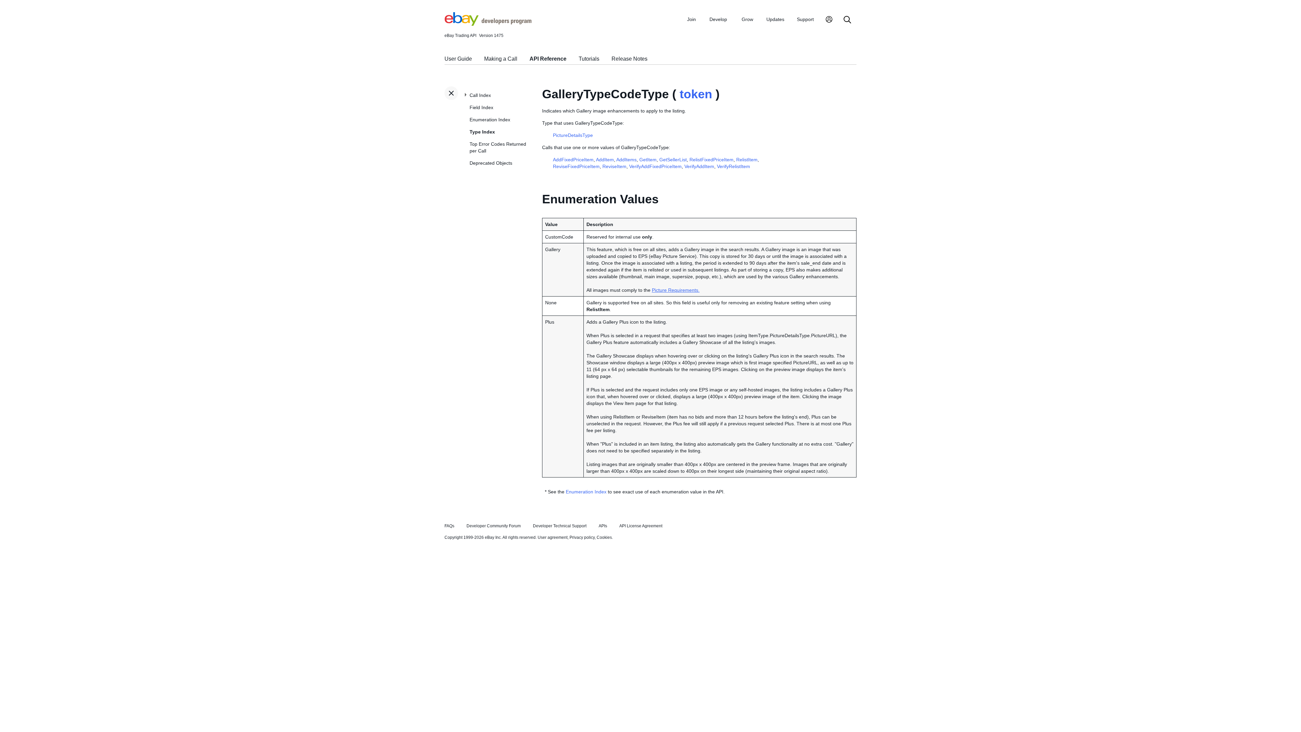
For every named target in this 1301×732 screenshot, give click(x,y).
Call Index (480, 95)
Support (805, 19)
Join (691, 19)
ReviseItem (614, 166)
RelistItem (747, 159)
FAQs (449, 526)
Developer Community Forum (494, 526)
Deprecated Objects (491, 163)
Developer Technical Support (559, 526)
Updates (775, 19)
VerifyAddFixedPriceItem (655, 166)
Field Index (481, 107)
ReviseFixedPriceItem (576, 166)
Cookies (604, 537)
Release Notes (629, 59)
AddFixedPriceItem (573, 159)
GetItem (648, 159)
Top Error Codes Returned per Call (498, 147)
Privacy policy (582, 537)
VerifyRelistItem (733, 166)
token (696, 94)
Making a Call (500, 59)
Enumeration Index (490, 119)
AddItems (626, 159)
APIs (603, 526)
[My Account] (829, 20)
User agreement (552, 537)
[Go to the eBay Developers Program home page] (488, 24)
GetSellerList (673, 159)
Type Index (482, 132)
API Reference (548, 59)
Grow (747, 19)
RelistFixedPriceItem (711, 159)
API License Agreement (640, 526)
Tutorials (589, 59)
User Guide (458, 59)
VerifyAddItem (699, 166)
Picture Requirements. (676, 290)
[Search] (847, 20)
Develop (718, 19)
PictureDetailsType (573, 135)
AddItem (605, 159)
